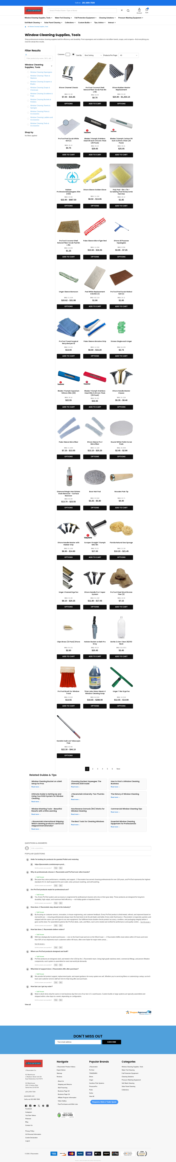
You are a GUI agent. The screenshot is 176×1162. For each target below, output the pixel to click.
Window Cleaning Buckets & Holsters (40, 101)
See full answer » (145, 922)
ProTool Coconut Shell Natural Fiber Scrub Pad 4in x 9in (95, 89)
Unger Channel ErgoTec (68, 592)
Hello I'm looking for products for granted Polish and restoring (55, 859)
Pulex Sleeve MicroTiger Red (95, 241)
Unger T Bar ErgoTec (121, 691)
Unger (91, 1080)
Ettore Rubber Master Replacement (121, 88)
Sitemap (59, 1073)
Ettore (91, 1076)
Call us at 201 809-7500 (32, 1099)
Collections (70, 22)
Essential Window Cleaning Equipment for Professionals (123, 822)
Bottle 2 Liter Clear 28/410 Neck (121, 643)
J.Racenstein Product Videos (66, 1067)
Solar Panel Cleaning (53, 22)
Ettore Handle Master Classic (121, 392)
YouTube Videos (30, 1115)
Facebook (28, 1109)
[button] (56, 868)
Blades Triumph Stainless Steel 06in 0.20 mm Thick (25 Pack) (94, 393)
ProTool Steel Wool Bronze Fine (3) (121, 593)
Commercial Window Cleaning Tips (126, 809)
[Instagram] (30, 1106)
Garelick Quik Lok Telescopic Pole (68, 742)
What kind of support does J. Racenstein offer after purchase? (55, 969)
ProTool (91, 1070)
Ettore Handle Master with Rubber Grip (68, 543)
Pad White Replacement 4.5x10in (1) (95, 293)
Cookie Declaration (31, 1137)
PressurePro (93, 1086)
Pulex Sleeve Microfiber (68, 442)
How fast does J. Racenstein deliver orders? (48, 929)
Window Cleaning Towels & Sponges (40, 107)
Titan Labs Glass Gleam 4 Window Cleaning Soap (95, 692)
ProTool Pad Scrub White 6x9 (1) (68, 139)
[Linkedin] (47, 1106)
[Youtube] (34, 1106)
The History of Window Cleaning (125, 794)
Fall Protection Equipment (86, 18)
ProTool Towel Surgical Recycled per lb (68, 342)
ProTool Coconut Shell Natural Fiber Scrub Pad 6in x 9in (68, 243)
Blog (26, 1122)
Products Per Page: (110, 55)
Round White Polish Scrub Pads (121, 443)
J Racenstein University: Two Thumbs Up (87, 795)
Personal (30, 1134)
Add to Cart (95, 103)
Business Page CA (64, 1094)
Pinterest (28, 1118)
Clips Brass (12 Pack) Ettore (68, 642)
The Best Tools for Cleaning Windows (87, 821)
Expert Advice (61, 1070)
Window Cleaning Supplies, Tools (39, 18)
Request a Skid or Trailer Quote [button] (104, 1102)
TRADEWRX (93, 1073)
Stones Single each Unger (121, 341)
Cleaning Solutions (107, 18)
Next (118, 769)
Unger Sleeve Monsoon (68, 292)
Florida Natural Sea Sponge (121, 542)
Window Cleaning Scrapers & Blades (41, 83)
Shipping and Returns (65, 1084)
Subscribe (111, 1042)
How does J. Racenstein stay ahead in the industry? (51, 907)
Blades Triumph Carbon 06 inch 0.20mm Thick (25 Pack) (121, 140)
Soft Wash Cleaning (33, 22)
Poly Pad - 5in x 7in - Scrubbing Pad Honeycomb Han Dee (121, 192)
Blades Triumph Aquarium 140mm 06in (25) (68, 392)
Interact (112, 22)
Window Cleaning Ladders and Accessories (41, 119)
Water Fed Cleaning (63, 18)
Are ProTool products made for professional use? (50, 889)
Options (68, 103)
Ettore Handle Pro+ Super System (94, 593)
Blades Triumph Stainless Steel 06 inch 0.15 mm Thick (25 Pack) (95, 140)
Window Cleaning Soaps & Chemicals (40, 89)
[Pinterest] (43, 1106)
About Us (61, 1081)
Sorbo (91, 1093)
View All (91, 1096)
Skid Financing (62, 1087)
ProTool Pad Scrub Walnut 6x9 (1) (121, 293)
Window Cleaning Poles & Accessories (39, 113)
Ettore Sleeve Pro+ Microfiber (95, 443)
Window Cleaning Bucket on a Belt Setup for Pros (46, 782)
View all (28, 1004)
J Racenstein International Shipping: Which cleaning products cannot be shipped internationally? (47, 823)
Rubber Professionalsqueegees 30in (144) (68, 192)
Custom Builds (85, 22)
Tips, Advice (100, 22)
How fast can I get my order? (42, 986)
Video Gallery (62, 1101)
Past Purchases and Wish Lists (68, 1104)
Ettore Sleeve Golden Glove (95, 190)
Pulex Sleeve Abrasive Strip (95, 341)
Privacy (27, 1131)
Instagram (28, 1112)
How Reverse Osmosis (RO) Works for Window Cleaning (87, 810)
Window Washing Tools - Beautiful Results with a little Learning (46, 810)
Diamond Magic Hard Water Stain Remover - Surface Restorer (68, 493)
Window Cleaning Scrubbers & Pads (41, 95)
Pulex (91, 1090)
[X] (39, 1106)
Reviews (59, 1076)
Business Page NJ (64, 1091)
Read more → (36, 787)
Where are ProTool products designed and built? (49, 951)
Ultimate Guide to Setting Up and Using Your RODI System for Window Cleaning (47, 796)
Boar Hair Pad (95, 491)
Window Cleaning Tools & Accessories (39, 125)
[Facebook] (26, 1106)
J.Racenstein (93, 1067)
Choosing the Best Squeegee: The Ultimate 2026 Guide (86, 782)
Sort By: (79, 55)
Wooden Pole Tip (121, 491)
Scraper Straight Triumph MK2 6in (95, 543)
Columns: (61, 54)
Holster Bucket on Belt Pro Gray (95, 643)
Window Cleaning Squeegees (41, 72)
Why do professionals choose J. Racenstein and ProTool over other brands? (60, 872)
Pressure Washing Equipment (130, 18)
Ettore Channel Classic (68, 87)
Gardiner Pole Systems (96, 1083)
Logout (27, 1141)
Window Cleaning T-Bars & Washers (40, 77)
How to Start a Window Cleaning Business (125, 782)
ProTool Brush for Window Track (68, 692)
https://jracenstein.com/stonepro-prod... (50, 864)
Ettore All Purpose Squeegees (121, 242)
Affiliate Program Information (67, 1097)
